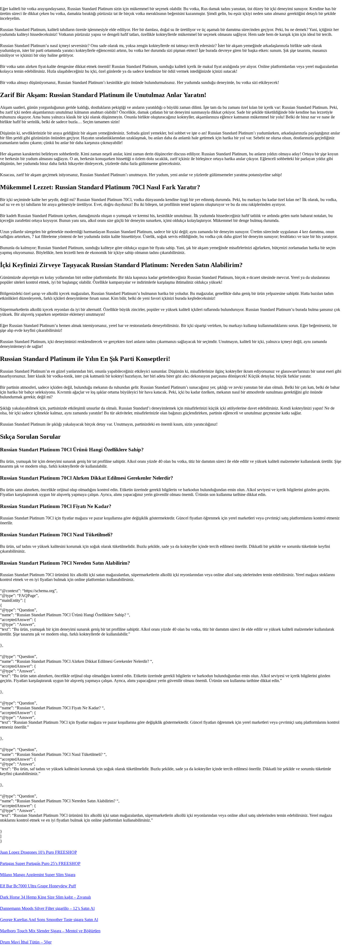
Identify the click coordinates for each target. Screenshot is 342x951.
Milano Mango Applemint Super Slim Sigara (37, 874)
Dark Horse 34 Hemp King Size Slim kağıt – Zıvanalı (45, 897)
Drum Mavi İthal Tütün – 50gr (26, 942)
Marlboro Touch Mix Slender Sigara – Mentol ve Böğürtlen (50, 931)
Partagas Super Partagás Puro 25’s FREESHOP (40, 863)
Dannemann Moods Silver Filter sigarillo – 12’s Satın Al (47, 908)
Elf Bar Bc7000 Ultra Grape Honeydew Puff (38, 886)
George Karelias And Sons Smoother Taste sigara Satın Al (49, 919)
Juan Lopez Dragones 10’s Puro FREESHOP (38, 852)
